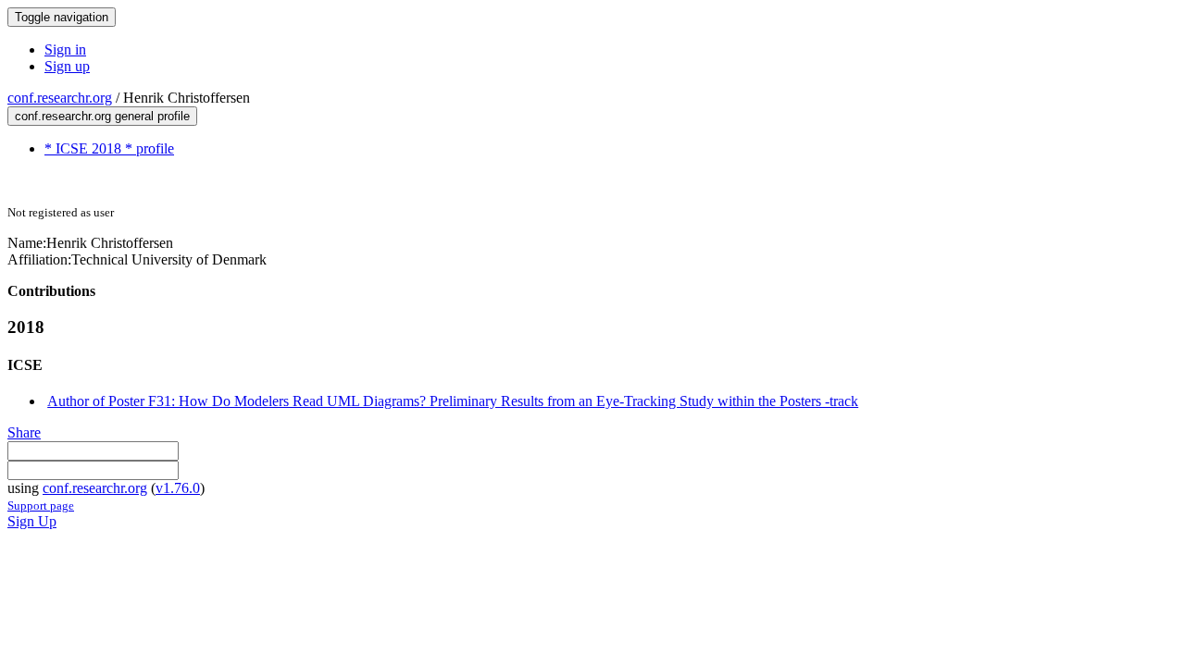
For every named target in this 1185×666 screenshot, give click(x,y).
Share (24, 432)
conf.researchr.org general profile (102, 116)
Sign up (67, 66)
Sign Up (31, 521)
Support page (40, 505)
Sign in (65, 49)
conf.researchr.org (59, 97)
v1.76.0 (178, 488)
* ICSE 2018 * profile (109, 148)
